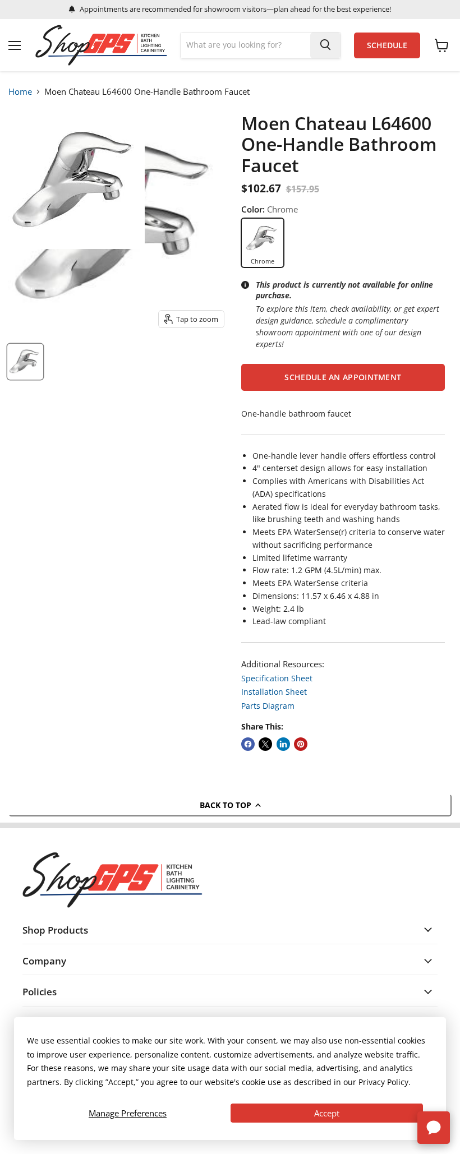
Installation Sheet (274, 691)
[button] (343, 377)
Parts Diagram (268, 705)
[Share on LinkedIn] (283, 744)
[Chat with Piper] (433, 1127)
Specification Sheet (276, 678)
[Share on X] (265, 744)
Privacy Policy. (384, 1082)
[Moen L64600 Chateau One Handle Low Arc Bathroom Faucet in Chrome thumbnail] (25, 362)
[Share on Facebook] (248, 744)
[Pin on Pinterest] (300, 744)
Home (20, 91)
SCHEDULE (387, 45)
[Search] (325, 45)
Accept (326, 1113)
